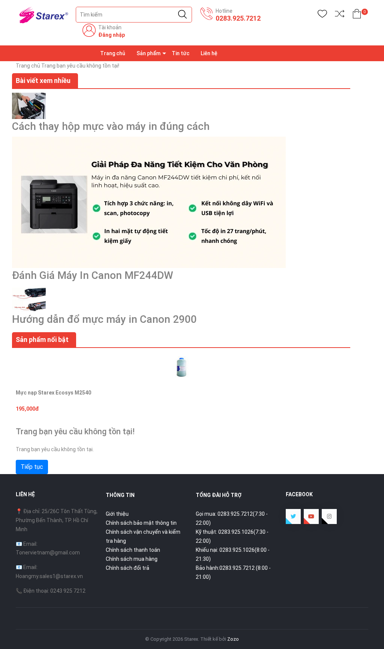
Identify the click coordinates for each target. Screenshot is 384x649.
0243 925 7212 (68, 591)
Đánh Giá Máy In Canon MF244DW (92, 275)
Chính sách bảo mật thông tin (141, 523)
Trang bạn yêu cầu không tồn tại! (80, 66)
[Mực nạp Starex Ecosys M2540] (181, 367)
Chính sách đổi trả (127, 568)
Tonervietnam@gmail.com (48, 553)
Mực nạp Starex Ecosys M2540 (53, 393)
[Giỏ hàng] (357, 15)
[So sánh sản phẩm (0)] (339, 15)
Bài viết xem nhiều (43, 80)
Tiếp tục (32, 466)
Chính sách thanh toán (133, 550)
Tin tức (180, 53)
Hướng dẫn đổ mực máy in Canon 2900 (104, 319)
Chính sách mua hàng (132, 559)
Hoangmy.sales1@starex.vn (49, 576)
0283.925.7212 (238, 18)
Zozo (233, 639)
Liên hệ (209, 53)
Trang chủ (112, 53)
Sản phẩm (148, 53)
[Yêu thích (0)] (322, 15)
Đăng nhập (111, 35)
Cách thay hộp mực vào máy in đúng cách (111, 126)
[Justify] (182, 14)
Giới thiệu (117, 514)
